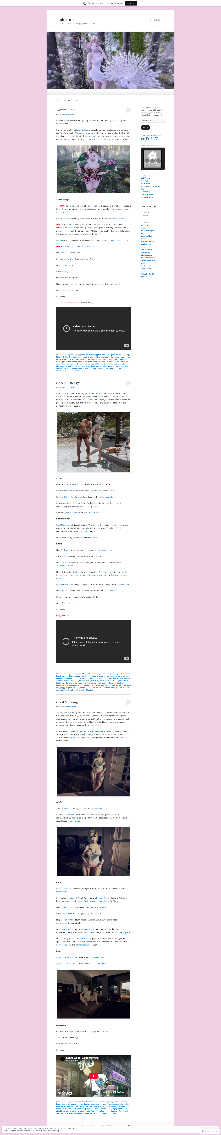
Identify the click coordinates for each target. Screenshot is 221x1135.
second (107, 1111)
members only (62, 685)
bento (116, 1102)
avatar (104, 355)
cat (63, 1104)
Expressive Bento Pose (66, 957)
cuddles (76, 678)
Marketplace (61, 212)
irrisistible (103, 362)
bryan (106, 676)
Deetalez (77, 572)
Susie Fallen (146, 268)
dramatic (75, 359)
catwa (86, 357)
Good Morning (67, 702)
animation (90, 355)
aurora (91, 1102)
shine (113, 688)
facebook (110, 359)
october (81, 1109)
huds (85, 362)
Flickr (91, 139)
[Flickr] (143, 139)
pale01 (88, 1109)
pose (98, 366)
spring (96, 368)
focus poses (73, 681)
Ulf (142, 271)
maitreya (69, 364)
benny (110, 1102)
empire (94, 359)
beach (127, 674)
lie (91, 1106)
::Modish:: (71, 898)
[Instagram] (156, 139)
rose (123, 366)
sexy (66, 1113)
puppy (62, 688)
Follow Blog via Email (150, 107)
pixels (68, 1111)
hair (69, 362)
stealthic (89, 1113)
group (85, 139)
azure (118, 355)
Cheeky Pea (69, 497)
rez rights (100, 1111)
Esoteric (72, 484)
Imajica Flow (146, 244)
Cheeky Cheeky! (68, 383)
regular (69, 688)
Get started (131, 3)
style (58, 690)
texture (64, 690)
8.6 (84, 674)
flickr (117, 359)
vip (109, 1113)
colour (98, 357)
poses (110, 366)
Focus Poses (71, 512)
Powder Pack (102, 898)
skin (80, 368)
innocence (60, 1106)
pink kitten (76, 366)
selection (100, 688)
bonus (58, 1104)
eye (104, 359)
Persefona (67, 218)
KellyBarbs (145, 252)
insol (90, 362)
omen (86, 685)
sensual (124, 1111)
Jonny (143, 247)
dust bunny (103, 678)
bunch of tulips (71, 357)
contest (104, 357)
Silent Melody (82, 130)
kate (63, 683)
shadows (72, 1113)
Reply (115, 1113)
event (99, 359)
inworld (95, 362)
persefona (104, 364)
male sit (104, 1106)
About (68, 92)
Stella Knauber (147, 266)
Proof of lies (146, 181)
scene (82, 688)
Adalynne (145, 225)
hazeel (74, 362)
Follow (145, 127)
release (117, 366)
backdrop (125, 355)
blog (82, 676)
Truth (62, 550)
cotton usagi (113, 357)
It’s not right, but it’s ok (151, 186)
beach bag (60, 676)
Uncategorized (69, 355)
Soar (143, 189)
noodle (74, 1109)
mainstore (60, 364)
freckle (82, 681)
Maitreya (65, 271)
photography (61, 366)
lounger (93, 683)
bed (67, 676)
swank (102, 368)
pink (69, 366)
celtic (128, 676)
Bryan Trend (94, 393)
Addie (143, 228)
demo (64, 359)
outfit (96, 364)
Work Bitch (145, 183)
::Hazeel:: (74, 205)
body (63, 357)
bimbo (77, 676)
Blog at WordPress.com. (91, 1126)
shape (79, 1113)
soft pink (89, 368)
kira (78, 1106)
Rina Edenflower (147, 258)
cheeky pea (61, 678)
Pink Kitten (66, 19)
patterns (102, 1109)
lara (118, 362)
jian (73, 1106)
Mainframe (145, 178)
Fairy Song (145, 192)
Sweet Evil (69, 814)
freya (88, 681)
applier (98, 355)
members (60, 1109)
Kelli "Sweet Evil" (148, 249)
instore (113, 590)
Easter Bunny (66, 110)
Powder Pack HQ (84, 901)
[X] (152, 139)
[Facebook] (147, 139)
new (91, 364)
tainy (111, 368)
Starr (143, 263)
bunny (80, 357)
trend (70, 690)
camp (111, 676)
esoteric (59, 681)
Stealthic (65, 907)
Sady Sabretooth (148, 260)
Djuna (143, 239)
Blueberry (66, 808)
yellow (65, 371)
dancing (87, 1104)
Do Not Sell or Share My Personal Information (120, 1126)
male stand (113, 1106)
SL (83, 368)
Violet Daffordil (147, 274)
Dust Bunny (67, 503)
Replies (89, 690)
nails (87, 364)
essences (95, 1104)
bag (116, 674)
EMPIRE (64, 252)
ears (82, 359)
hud (127, 1104)
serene (107, 688)
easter (87, 359)
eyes (66, 681)
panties (94, 1109)
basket (121, 674)
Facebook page (104, 139)
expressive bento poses (109, 1104)
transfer (117, 368)
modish (68, 1109)
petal (111, 364)
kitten (75, 683)
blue (58, 357)
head (80, 362)
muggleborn (74, 685)
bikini (71, 676)
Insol (62, 277)
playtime (75, 1111)
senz (58, 1113)
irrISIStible (71, 224)
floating (123, 359)
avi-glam (111, 355)
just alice (112, 362)
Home (59, 92)
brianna (100, 676)
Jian (62, 1031)
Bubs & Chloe (146, 236)
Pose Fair (97, 490)
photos (121, 1109)
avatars (104, 1102)
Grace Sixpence (147, 241)
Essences (81, 938)
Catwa (64, 265)
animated (95, 674)
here (95, 537)
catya (92, 357)
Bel (142, 233)
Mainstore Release (85, 246)
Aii (62, 240)
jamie (58, 683)
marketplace (79, 364)
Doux (67, 246)
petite (97, 685)
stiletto (126, 688)
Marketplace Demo (120, 240)
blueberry (123, 1102)
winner (59, 371)
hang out (99, 681)
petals (116, 364)
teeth (104, 1113)
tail (106, 368)
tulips (124, 368)
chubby (69, 678)
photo (122, 364)
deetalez (89, 678)
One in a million (147, 194)
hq (125, 1104)
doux (69, 359)
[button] (147, 160)
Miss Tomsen (146, 255)
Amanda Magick (147, 230)
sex (62, 1113)
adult (88, 674)
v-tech (81, 690)
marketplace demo (103, 550)
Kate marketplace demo (97, 575)
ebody (121, 678)
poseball (103, 366)
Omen (77, 503)
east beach (113, 678)
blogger (88, 676)
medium (120, 683)
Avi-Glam (71, 259)
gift (121, 1104)
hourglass (118, 681)
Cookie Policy (53, 1130)
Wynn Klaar (145, 277)
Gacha (58, 362)
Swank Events (93, 227)
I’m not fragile (147, 197)
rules (94, 136)
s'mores (76, 688)
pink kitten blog (88, 366)
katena (69, 683)
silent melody (72, 368)
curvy (82, 678)
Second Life (61, 368)
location (124, 362)
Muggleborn (66, 525)
